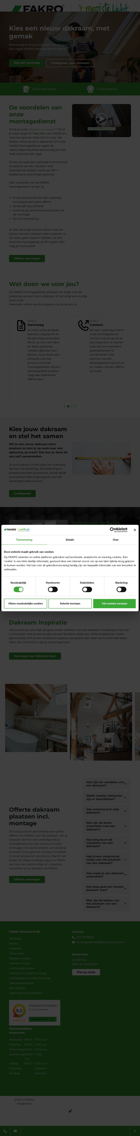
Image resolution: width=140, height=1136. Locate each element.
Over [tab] (116, 539)
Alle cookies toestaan (114, 603)
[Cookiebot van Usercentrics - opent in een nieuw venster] (112, 529)
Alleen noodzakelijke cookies (25, 603)
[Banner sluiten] (135, 530)
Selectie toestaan (70, 603)
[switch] (53, 589)
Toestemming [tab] (24, 539)
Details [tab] (70, 539)
